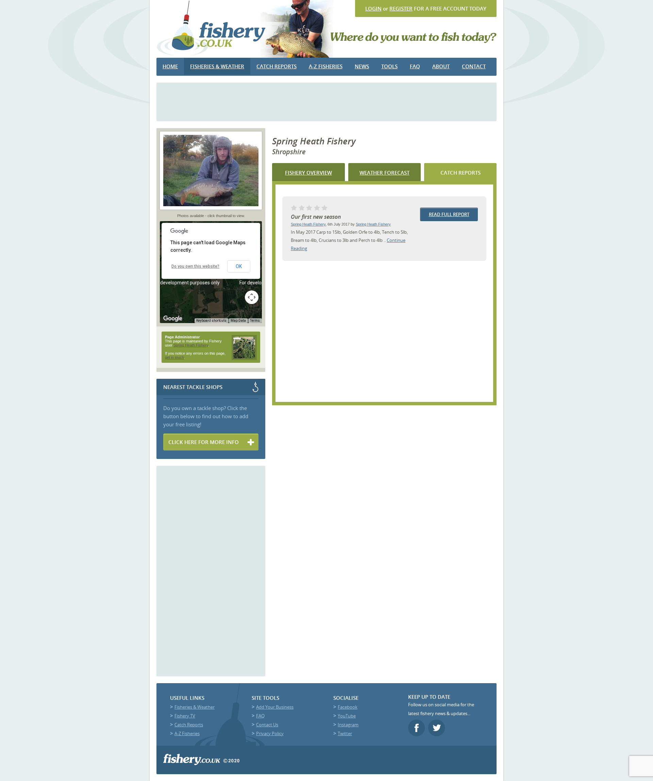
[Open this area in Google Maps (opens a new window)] (173, 318)
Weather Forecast (384, 172)
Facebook (347, 707)
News (362, 66)
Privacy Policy (270, 733)
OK (239, 266)
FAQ (415, 66)
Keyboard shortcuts (211, 320)
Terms (255, 320)
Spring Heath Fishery (308, 224)
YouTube (347, 716)
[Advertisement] (326, 101)
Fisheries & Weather (217, 66)
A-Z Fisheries (325, 66)
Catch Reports (276, 66)
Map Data (238, 320)
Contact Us (267, 725)
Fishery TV (184, 716)
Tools (389, 66)
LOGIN (373, 8)
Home (170, 66)
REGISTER (401, 8)
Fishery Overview (308, 172)
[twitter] (437, 734)
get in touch (174, 357)
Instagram (348, 725)
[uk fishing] (211, 55)
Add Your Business (275, 707)
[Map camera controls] (251, 297)
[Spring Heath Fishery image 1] (210, 212)
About (441, 66)
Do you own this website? (195, 266)
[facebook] (417, 734)
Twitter (345, 733)
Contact (474, 66)
